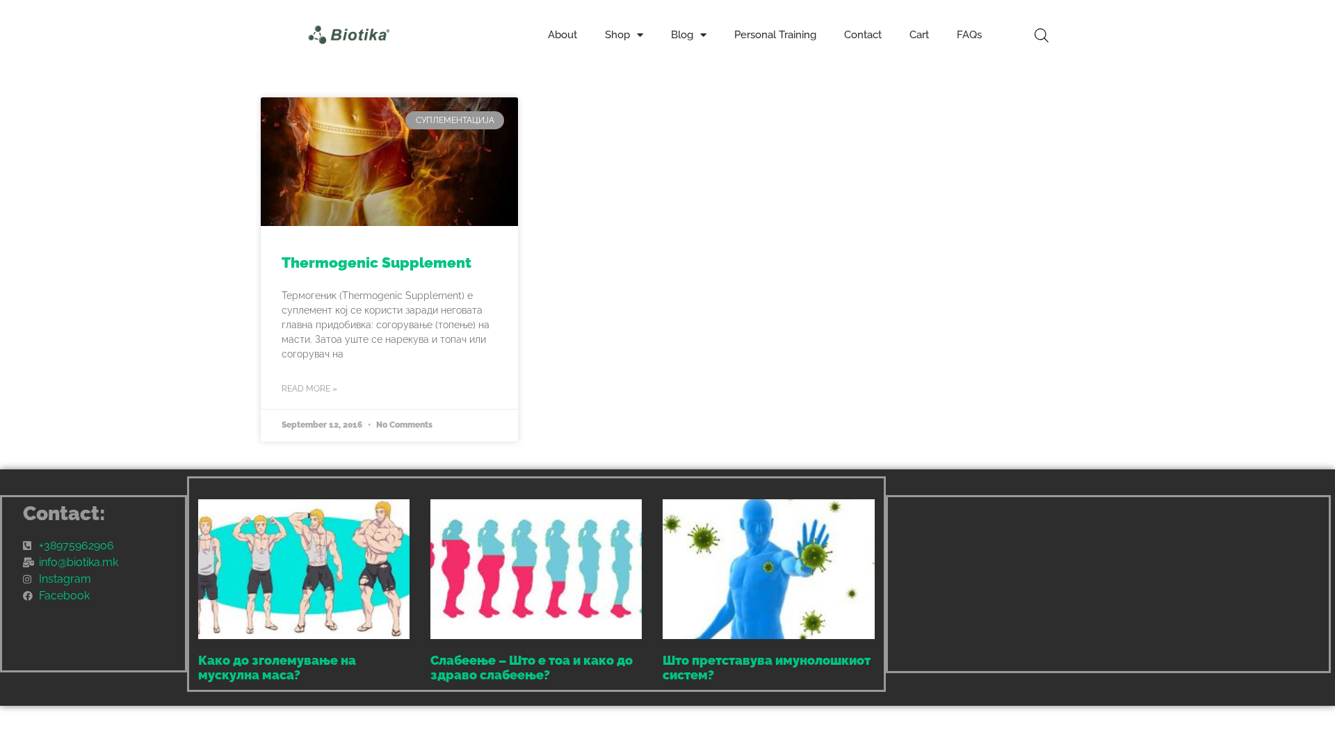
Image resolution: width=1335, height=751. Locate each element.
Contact (863, 35)
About (562, 35)
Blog (682, 35)
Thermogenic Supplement (376, 262)
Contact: (64, 513)
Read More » (309, 389)
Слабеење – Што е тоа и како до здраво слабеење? (531, 668)
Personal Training (775, 35)
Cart (919, 35)
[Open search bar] (1042, 35)
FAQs (969, 35)
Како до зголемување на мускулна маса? (277, 668)
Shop (617, 35)
